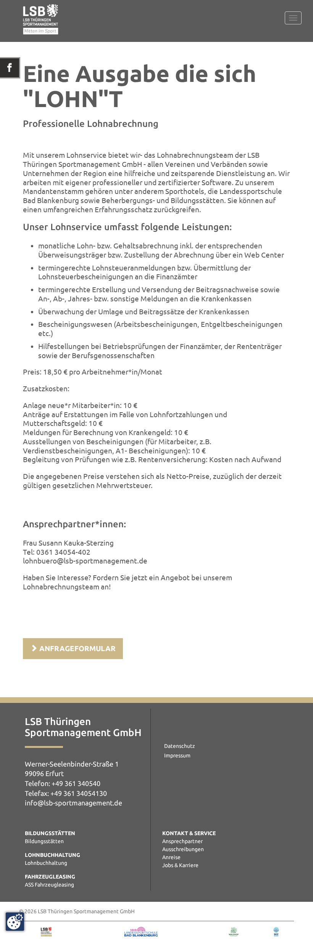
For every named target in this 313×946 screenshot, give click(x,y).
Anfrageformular (76, 648)
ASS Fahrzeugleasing (49, 885)
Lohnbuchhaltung (46, 863)
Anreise (171, 857)
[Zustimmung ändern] (15, 921)
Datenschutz (179, 746)
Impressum (177, 755)
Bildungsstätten (44, 841)
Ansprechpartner (182, 841)
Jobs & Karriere (180, 865)
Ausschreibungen (183, 849)
